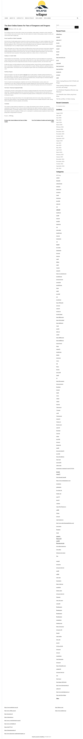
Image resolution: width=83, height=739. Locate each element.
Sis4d (57, 533)
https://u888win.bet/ (60, 337)
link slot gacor (59, 424)
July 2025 (58, 143)
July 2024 (58, 168)
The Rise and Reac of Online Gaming (65, 99)
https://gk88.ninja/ (59, 323)
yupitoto (58, 503)
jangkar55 (58, 270)
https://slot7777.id (8, 727)
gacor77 (58, 474)
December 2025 (60, 131)
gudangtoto (58, 487)
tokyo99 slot (58, 299)
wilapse (41, 14)
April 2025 (59, 150)
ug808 (57, 510)
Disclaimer (39, 18)
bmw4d (57, 51)
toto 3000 (58, 294)
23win (57, 395)
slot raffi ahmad (59, 314)
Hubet (57, 288)
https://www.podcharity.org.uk (11, 707)
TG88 (57, 326)
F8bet (57, 698)
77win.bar (58, 410)
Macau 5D (58, 538)
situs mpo (58, 577)
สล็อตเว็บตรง (59, 34)
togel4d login (58, 352)
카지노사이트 (59, 646)
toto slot (25, 74)
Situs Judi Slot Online (61, 695)
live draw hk (59, 490)
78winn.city (58, 421)
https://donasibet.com (61, 665)
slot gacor (58, 305)
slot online (58, 549)
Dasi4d (57, 633)
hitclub (57, 54)
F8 (56, 378)
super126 (58, 427)
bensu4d (58, 389)
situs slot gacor (59, 343)
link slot (57, 369)
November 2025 (60, 133)
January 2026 (59, 129)
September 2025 (60, 138)
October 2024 (59, 163)
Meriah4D (58, 180)
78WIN (57, 398)
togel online (58, 230)
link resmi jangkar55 (60, 450)
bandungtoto (58, 238)
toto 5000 (58, 201)
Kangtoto (58, 529)
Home (6, 18)
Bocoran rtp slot (60, 543)
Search (57, 25)
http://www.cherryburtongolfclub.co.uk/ (65, 523)
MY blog (11, 115)
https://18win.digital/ (60, 320)
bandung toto (59, 623)
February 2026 (59, 127)
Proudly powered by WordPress (38, 736)
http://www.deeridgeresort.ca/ (62, 692)
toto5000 (58, 221)
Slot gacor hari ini (59, 384)
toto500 (57, 328)
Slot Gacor (58, 678)
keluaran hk (58, 445)
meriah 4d (58, 186)
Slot (57, 556)
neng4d (58, 561)
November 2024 (60, 161)
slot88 (57, 77)
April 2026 (59, 122)
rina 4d (57, 244)
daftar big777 (58, 40)
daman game (59, 590)
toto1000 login (59, 276)
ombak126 (58, 669)
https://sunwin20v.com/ (60, 57)
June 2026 (58, 117)
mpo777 (58, 497)
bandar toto (58, 224)
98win (57, 366)
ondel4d (57, 177)
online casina (58, 465)
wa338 (58, 541)
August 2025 (59, 140)
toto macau (58, 526)
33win (57, 360)
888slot (57, 262)
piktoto (57, 436)
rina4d (57, 195)
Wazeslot (58, 597)
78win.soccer (58, 407)
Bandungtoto (59, 607)
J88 (57, 363)
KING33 (58, 331)
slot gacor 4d (59, 629)
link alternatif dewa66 (61, 477)
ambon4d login (59, 183)
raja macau (58, 192)
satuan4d (58, 603)
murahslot (58, 587)
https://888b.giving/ (60, 317)
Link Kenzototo (59, 659)
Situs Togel (58, 459)
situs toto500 (58, 462)
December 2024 (60, 159)
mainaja (58, 536)
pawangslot (58, 282)
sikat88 (57, 215)
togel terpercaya (59, 519)
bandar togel (58, 189)
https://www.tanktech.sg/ (60, 710)
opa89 (57, 259)
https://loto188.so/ (59, 69)
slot (57, 206)
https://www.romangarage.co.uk (63, 480)
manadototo (58, 620)
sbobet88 (58, 37)
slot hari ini (58, 311)
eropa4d (57, 48)
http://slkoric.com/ (59, 707)
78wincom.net (59, 416)
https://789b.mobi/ (59, 302)
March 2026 (59, 124)
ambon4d (58, 209)
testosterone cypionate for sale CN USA (65, 468)
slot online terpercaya (61, 546)
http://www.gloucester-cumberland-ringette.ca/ (14, 733)
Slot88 (57, 375)
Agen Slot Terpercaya (61, 506)
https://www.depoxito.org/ (61, 273)
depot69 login (59, 233)
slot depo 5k (58, 72)
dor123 (57, 500)
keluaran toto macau (60, 552)
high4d (58, 472)
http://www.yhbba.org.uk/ (10, 710)
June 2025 (58, 145)
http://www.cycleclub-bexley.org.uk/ (12, 720)
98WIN (57, 355)
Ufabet (57, 513)
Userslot (57, 267)
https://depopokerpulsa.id (10, 730)
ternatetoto (58, 483)
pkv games (58, 247)
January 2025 (59, 156)
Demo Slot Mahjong (60, 456)
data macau (58, 198)
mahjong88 (58, 63)
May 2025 (58, 147)
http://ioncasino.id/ (8, 714)
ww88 (57, 413)
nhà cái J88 (58, 372)
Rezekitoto (58, 387)
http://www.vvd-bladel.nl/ (10, 723)
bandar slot (58, 493)
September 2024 (60, 166)
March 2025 (59, 152)
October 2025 (59, 136)
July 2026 (58, 115)
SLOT (57, 60)
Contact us (20, 18)
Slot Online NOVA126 (61, 682)
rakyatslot (58, 74)
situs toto (58, 218)
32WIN (57, 334)
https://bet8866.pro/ (60, 340)
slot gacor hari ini (59, 279)
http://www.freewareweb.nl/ (62, 685)
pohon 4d (58, 688)
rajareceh (58, 308)
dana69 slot (58, 212)
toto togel (58, 253)
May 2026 (58, 120)
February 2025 (59, 154)
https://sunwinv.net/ (60, 66)
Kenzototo (58, 430)
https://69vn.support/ (60, 381)
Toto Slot (58, 433)
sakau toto (58, 204)
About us (12, 18)
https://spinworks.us (8, 717)
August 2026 (59, 113)
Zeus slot (58, 639)
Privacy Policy (29, 18)
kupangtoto (58, 580)
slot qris (58, 516)
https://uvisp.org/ (60, 626)
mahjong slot (58, 45)
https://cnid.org (59, 584)
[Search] (77, 18)
